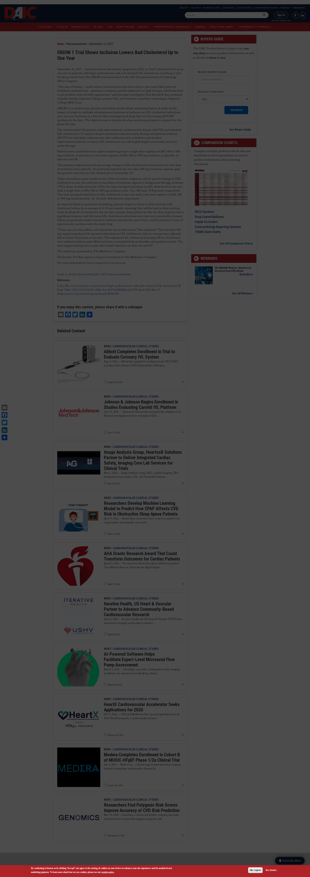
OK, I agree (255, 870)
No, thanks (271, 870)
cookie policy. (107, 872)
